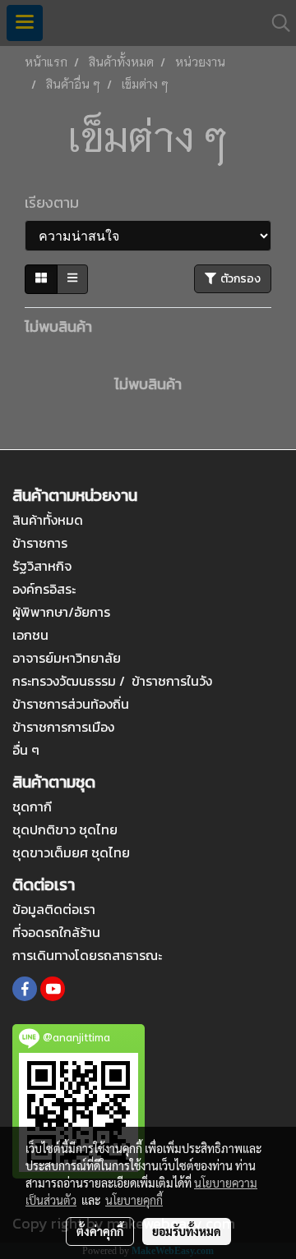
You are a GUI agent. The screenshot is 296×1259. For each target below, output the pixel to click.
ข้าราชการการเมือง (63, 727)
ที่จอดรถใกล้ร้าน (56, 932)
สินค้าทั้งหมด (47, 520)
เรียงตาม (57, 202)
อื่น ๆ (25, 750)
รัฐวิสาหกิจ (42, 566)
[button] (275, 23)
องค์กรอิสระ (44, 589)
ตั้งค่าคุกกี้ (99, 1231)
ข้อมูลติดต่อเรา (53, 909)
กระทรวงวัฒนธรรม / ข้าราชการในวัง (112, 681)
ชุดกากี (32, 806)
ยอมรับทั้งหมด (186, 1231)
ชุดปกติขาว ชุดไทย (65, 829)
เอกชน (30, 635)
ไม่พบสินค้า (58, 326)
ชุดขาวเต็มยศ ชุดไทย (71, 852)
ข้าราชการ (39, 543)
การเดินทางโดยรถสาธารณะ (87, 955)
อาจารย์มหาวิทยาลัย (66, 658)
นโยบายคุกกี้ (134, 1199)
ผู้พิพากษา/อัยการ (61, 612)
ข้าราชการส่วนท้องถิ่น (70, 704)
